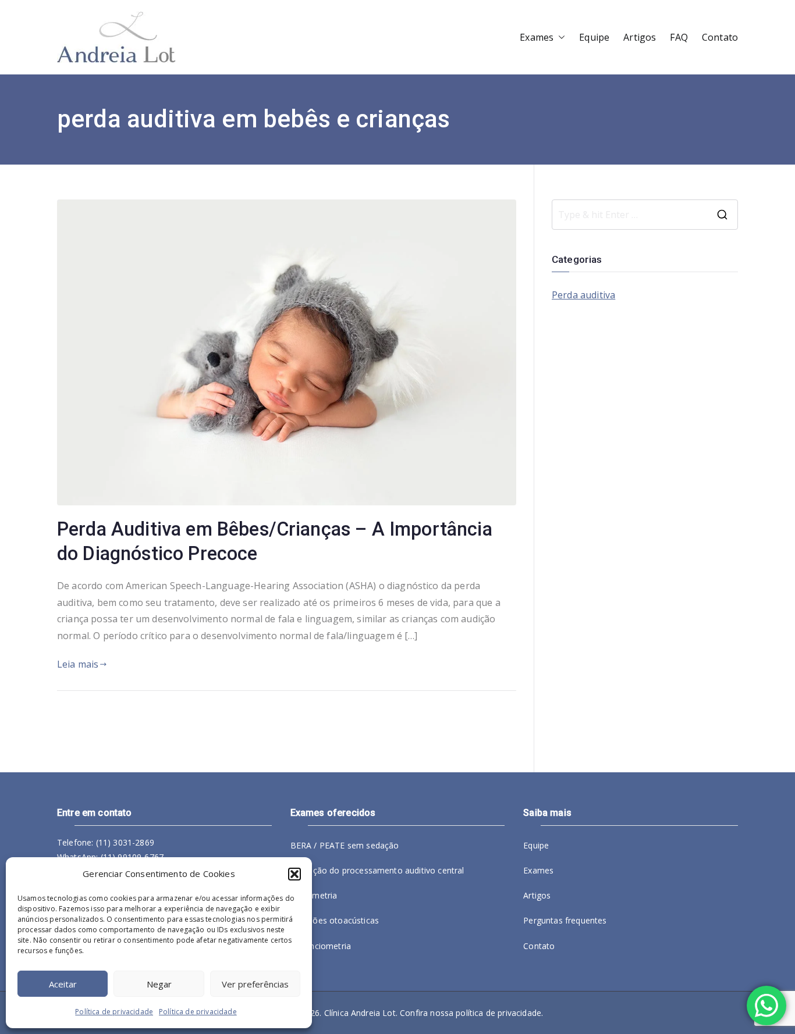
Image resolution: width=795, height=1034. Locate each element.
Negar (159, 984)
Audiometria (314, 895)
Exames (536, 37)
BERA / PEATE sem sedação (344, 845)
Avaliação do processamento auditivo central (377, 870)
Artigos (639, 37)
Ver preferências (255, 984)
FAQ (678, 37)
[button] (294, 874)
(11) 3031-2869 (125, 842)
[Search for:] (644, 214)
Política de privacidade (114, 1012)
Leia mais (77, 664)
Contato (720, 37)
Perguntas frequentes (564, 920)
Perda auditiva (583, 294)
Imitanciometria (320, 945)
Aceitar (63, 984)
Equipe (594, 37)
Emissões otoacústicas (334, 920)
